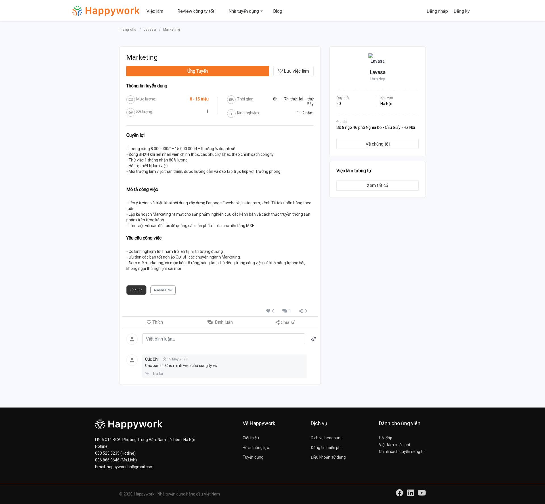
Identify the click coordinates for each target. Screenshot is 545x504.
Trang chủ (128, 30)
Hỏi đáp (385, 438)
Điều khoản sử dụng (328, 457)
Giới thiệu (251, 438)
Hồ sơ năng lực (256, 447)
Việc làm (154, 11)
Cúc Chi (151, 359)
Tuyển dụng (253, 457)
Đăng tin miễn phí (326, 447)
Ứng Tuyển (197, 71)
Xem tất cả (377, 185)
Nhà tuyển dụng (244, 11)
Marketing (163, 290)
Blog (277, 11)
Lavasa (150, 30)
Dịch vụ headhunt (326, 438)
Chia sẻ (288, 322)
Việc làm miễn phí (394, 444)
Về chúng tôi (378, 144)
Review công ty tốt (195, 11)
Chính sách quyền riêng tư (402, 451)
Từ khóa (136, 290)
